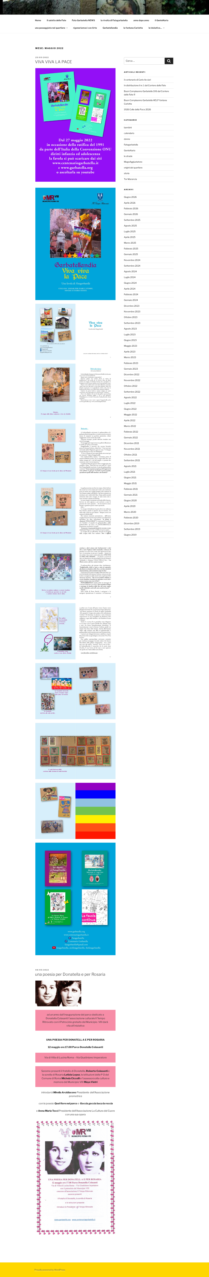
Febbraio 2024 (131, 294)
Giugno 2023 (130, 340)
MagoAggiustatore (133, 161)
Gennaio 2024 (131, 300)
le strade (128, 156)
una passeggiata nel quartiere (50, 27)
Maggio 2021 (130, 483)
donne (127, 139)
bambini (128, 127)
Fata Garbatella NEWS (83, 20)
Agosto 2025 (130, 225)
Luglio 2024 (130, 277)
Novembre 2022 (132, 380)
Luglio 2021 (129, 471)
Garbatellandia (110, 27)
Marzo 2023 (130, 357)
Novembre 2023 (132, 311)
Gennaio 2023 (131, 368)
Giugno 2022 (130, 409)
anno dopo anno (141, 20)
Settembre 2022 (132, 391)
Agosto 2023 (130, 328)
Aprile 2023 (129, 351)
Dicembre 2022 (131, 374)
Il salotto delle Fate (56, 20)
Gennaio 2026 (131, 214)
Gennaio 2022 (131, 437)
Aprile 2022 (129, 420)
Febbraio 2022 (131, 431)
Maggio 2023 (130, 345)
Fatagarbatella (131, 144)
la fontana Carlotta (133, 27)
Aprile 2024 (129, 288)
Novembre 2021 (132, 449)
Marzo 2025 (130, 242)
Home (38, 20)
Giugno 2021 (130, 477)
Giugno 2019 (130, 534)
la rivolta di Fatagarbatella (114, 20)
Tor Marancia (130, 179)
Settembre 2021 (132, 460)
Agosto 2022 (130, 397)
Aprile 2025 (129, 237)
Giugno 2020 (130, 500)
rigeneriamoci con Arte (85, 27)
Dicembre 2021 (131, 443)
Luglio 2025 (130, 231)
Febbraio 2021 (131, 489)
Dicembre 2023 (131, 306)
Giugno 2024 (130, 283)
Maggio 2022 (130, 414)
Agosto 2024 (130, 271)
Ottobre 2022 (130, 386)
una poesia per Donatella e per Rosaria (70, 974)
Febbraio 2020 (131, 517)
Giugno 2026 (130, 197)
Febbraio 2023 (131, 363)
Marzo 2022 (130, 426)
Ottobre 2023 (130, 317)
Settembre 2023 (132, 323)
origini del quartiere (133, 167)
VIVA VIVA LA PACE (53, 61)
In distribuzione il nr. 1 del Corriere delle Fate (145, 85)
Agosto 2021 (130, 466)
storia (126, 173)
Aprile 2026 (129, 202)
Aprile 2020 (130, 506)
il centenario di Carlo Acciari (137, 79)
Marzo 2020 (130, 512)
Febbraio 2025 (131, 248)
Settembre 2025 (132, 220)
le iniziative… (155, 27)
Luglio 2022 (129, 403)
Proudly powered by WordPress (49, 1269)
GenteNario (129, 150)
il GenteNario (161, 20)
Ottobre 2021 (130, 454)
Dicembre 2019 (131, 523)
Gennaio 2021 (131, 494)
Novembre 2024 (132, 260)
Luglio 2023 (130, 334)
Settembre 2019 (132, 529)
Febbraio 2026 (131, 208)
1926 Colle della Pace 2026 (137, 109)
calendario (129, 133)
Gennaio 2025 (131, 254)
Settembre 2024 (132, 265)
